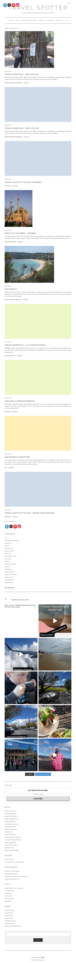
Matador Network (10, 921)
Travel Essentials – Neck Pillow (22, 74)
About (11, 20)
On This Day (8, 559)
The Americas (50, 20)
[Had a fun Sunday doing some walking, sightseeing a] (21, 721)
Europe (41, 20)
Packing (6, 82)
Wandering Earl (9, 847)
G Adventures (9, 913)
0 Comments (26, 136)
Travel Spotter (38, 8)
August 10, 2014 (8, 454)
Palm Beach (11, 289)
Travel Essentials (11, 82)
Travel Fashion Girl (10, 842)
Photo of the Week (12, 241)
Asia (17, 20)
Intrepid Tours (9, 915)
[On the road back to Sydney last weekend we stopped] (54, 755)
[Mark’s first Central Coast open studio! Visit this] (54, 620)
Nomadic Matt (9, 832)
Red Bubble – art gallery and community (17, 876)
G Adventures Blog (10, 821)
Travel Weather (9, 898)
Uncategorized (19, 82)
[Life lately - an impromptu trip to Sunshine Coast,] (54, 654)
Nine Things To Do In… (11, 556)
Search (38, 940)
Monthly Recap (9, 551)
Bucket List (59, 20)
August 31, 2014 (8, 71)
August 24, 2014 (8, 286)
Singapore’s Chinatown (17, 457)
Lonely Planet (9, 918)
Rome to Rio (8, 893)
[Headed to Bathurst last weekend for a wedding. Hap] (21, 755)
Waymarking (8, 901)
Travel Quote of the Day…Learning (23, 182)
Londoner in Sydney (10, 826)
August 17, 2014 (8, 398)
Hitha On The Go (9, 859)
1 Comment (26, 82)
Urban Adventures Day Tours (13, 926)
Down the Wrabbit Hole (12, 819)
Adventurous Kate (10, 811)
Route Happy (8, 896)
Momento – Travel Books (12, 871)
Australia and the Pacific (29, 20)
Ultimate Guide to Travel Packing (14, 862)
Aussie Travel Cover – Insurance (14, 888)
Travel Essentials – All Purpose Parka (25, 345)
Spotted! (7, 566)
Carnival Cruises (9, 910)
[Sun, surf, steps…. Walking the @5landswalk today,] (21, 620)
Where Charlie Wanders (12, 850)
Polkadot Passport (10, 834)
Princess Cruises (9, 923)
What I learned (9, 582)
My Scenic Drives (9, 890)
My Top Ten (8, 553)
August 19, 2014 (8, 342)
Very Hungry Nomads (11, 845)
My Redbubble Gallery (11, 873)
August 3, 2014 (8, 509)
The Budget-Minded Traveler (13, 840)
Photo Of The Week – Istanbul (20, 233)
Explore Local (18, 299)
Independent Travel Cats (12, 824)
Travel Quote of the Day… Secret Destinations (29, 513)
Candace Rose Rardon (11, 816)
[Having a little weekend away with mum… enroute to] (54, 721)
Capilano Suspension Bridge (20, 401)
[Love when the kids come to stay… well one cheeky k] (21, 687)
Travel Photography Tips (12, 879)
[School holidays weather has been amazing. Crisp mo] (54, 687)
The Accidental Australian (12, 837)
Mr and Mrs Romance (11, 829)
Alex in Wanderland (10, 813)
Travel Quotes (7, 185)
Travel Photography (11, 574)
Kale (43, 957)
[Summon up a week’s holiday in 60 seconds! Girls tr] (21, 654)
